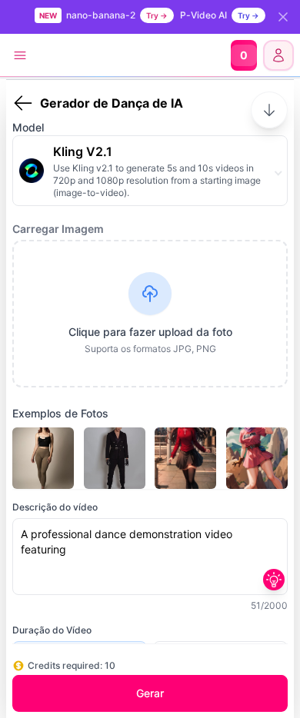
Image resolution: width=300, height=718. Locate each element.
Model (28, 127)
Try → (157, 15)
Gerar (150, 693)
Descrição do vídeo (55, 507)
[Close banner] (283, 17)
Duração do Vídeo (52, 630)
